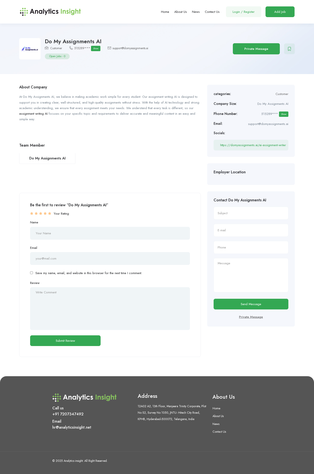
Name (34, 222)
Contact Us (212, 11)
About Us (180, 11)
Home (165, 11)
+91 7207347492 (68, 414)
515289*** (86, 48)
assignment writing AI (33, 113)
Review (35, 283)
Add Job (280, 11)
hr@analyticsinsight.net (71, 427)
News (196, 11)
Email (33, 247)
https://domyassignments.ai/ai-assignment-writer (253, 145)
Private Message (256, 48)
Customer (56, 48)
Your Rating (61, 213)
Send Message (251, 304)
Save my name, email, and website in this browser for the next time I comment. (88, 273)
